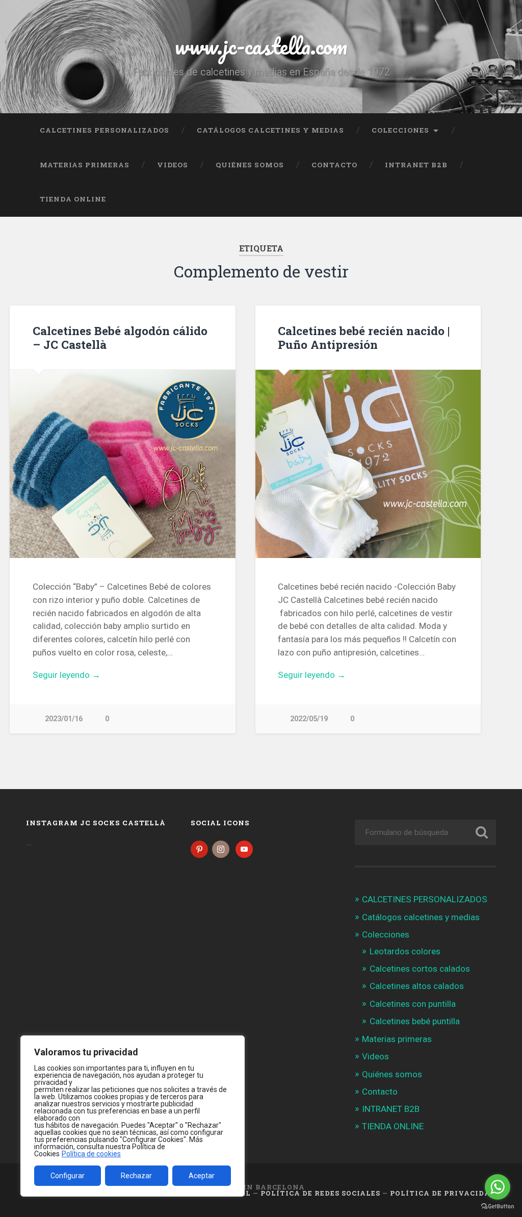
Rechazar (136, 1176)
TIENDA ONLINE (73, 199)
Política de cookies (91, 1154)
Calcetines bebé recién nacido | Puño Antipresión (364, 337)
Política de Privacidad (443, 1193)
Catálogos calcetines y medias (270, 130)
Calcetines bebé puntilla (415, 1021)
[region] (132, 1116)
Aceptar (202, 1176)
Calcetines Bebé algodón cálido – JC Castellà (120, 337)
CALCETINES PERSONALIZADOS (104, 130)
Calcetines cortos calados (420, 969)
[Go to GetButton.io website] (497, 1206)
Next (467, 464)
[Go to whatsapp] (497, 1187)
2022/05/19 (309, 719)
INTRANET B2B (416, 164)
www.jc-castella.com (261, 46)
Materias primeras (84, 164)
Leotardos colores (405, 951)
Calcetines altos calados (417, 986)
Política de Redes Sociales (320, 1193)
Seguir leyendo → (66, 675)
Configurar (67, 1176)
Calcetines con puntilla (413, 1004)
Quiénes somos (250, 164)
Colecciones (400, 130)
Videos (172, 164)
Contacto (334, 164)
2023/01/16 (64, 719)
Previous (269, 464)
